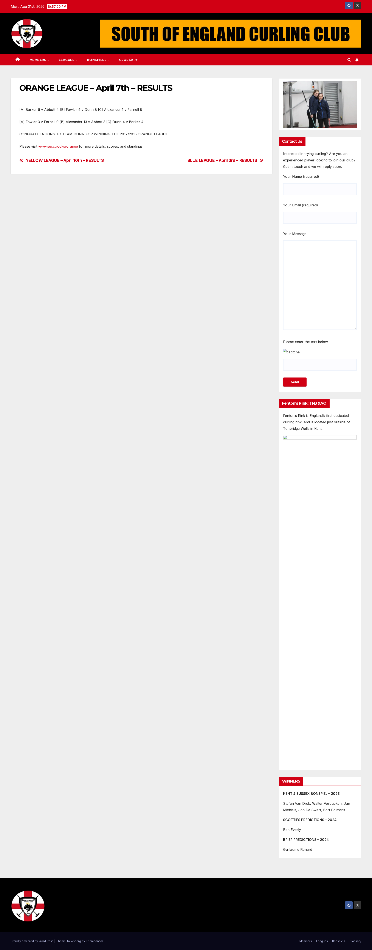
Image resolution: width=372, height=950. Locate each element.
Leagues (67, 60)
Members (38, 60)
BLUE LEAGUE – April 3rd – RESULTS (222, 160)
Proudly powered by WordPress (32, 941)
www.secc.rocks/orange (58, 146)
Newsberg (74, 941)
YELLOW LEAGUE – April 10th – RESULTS (65, 160)
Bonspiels (97, 60)
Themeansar (94, 941)
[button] (349, 60)
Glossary (128, 60)
